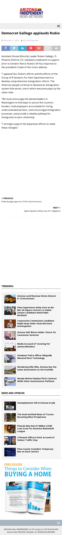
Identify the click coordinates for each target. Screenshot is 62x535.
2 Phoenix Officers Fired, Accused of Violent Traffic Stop (36, 438)
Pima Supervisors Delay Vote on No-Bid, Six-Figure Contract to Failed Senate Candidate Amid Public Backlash (36, 311)
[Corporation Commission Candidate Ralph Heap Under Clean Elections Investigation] (10, 323)
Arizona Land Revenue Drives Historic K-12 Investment (36, 297)
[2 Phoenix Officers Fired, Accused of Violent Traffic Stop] (10, 440)
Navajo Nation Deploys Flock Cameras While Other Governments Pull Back (37, 379)
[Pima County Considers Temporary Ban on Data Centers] (10, 452)
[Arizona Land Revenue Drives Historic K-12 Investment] (10, 299)
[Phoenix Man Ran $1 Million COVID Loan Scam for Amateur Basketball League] (10, 429)
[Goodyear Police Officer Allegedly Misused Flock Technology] (10, 358)
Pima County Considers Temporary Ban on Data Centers (35, 450)
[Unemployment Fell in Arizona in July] (10, 406)
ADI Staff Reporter (31, 40)
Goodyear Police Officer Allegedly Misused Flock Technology (34, 356)
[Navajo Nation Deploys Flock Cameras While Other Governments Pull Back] (10, 381)
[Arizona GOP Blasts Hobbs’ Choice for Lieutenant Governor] (10, 335)
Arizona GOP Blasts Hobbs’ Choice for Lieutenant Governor (36, 333)
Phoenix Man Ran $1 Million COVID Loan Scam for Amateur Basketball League (35, 428)
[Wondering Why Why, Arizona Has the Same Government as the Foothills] (10, 370)
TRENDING (7, 286)
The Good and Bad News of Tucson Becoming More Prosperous (35, 415)
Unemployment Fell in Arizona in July (36, 402)
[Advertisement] (31, 163)
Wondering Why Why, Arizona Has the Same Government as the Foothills (37, 368)
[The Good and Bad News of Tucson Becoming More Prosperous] (10, 417)
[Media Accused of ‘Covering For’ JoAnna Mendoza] (10, 347)
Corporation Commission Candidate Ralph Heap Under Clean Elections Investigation (35, 323)
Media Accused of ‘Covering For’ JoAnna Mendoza (33, 345)
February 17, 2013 (11, 40)
